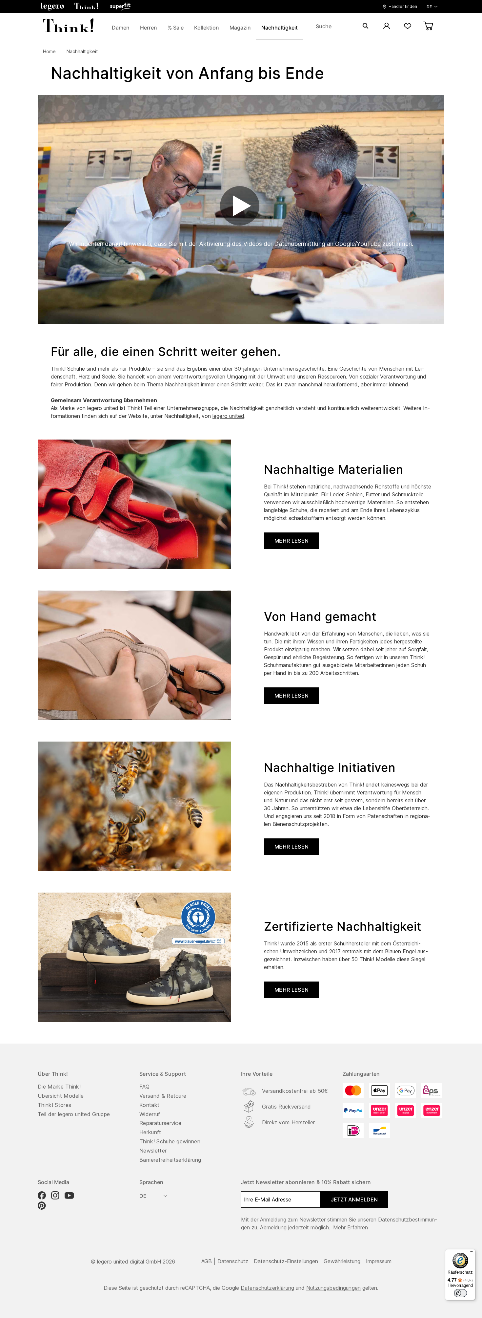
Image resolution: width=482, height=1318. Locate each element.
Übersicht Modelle (61, 1095)
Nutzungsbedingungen (333, 1288)
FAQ (144, 1086)
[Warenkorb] (428, 26)
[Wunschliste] (407, 26)
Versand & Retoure (162, 1095)
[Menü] (471, 1253)
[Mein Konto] (386, 26)
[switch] (460, 1293)
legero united (228, 416)
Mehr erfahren (350, 1227)
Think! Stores (54, 1105)
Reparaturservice (160, 1123)
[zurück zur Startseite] (68, 26)
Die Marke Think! (59, 1086)
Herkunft (150, 1132)
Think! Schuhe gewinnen (169, 1141)
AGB (206, 1261)
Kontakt (149, 1105)
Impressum (379, 1261)
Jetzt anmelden (354, 1199)
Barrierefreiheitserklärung (170, 1159)
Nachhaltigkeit (82, 51)
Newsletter (153, 1150)
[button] (52, 6)
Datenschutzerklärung (267, 1288)
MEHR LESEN (291, 540)
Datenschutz (232, 1261)
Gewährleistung (342, 1261)
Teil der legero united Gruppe (74, 1114)
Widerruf (149, 1114)
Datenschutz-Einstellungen (286, 1261)
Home (49, 51)
